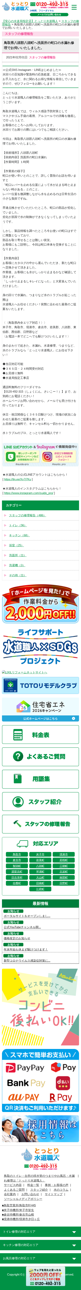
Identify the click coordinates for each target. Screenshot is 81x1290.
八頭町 (40, 865)
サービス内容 (13, 1185)
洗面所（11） (18, 555)
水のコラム (61, 1189)
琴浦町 (40, 871)
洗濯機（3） (17, 565)
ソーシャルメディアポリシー (23, 1199)
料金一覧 (33, 1185)
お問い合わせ (30, 1194)
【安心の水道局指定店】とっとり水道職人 (30, 21)
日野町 (64, 883)
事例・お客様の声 (56, 1185)
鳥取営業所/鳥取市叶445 (20, 1205)
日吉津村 (16, 877)
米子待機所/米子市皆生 (19, 1210)
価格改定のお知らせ (17, 938)
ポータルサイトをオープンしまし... (27, 916)
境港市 (64, 854)
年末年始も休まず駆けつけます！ (26, 949)
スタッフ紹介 (39, 1189)
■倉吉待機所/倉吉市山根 (18, 1214)
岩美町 (40, 860)
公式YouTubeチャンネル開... (22, 927)
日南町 (40, 883)
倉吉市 (17, 860)
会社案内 (10, 1194)
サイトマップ (54, 1194)
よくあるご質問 (14, 1189)
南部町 (64, 877)
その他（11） (18, 575)
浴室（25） (16, 545)
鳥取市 (17, 854)
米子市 (40, 854)
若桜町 (64, 860)
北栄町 (64, 871)
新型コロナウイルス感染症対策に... (27, 960)
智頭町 (17, 865)
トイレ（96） (18, 525)
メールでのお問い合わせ (49, 14)
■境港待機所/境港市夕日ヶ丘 (21, 1219)
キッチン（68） (19, 535)
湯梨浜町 (16, 871)
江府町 (40, 889)
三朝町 (64, 865)
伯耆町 (17, 883)
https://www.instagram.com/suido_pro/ (28, 493)
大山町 (40, 877)
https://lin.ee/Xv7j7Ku (17, 479)
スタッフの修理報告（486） (27, 515)
